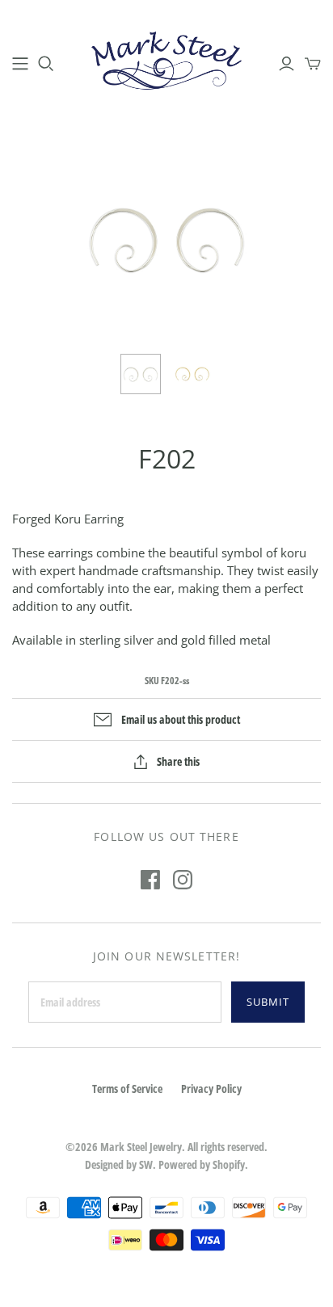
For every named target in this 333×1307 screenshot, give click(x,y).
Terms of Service (127, 1088)
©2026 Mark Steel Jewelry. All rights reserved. (166, 1146)
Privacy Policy (211, 1088)
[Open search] (46, 64)
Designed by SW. (120, 1164)
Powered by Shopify (201, 1164)
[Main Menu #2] (20, 64)
